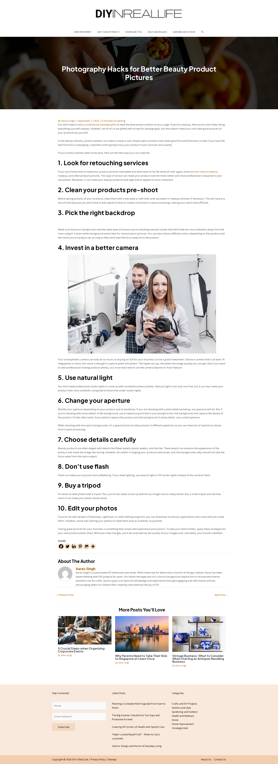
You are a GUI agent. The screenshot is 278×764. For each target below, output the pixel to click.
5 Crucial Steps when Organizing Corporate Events (81, 649)
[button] (202, 31)
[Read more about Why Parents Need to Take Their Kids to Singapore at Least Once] (142, 633)
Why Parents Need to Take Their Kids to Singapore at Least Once (141, 657)
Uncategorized (180, 728)
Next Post (221, 595)
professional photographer (100, 124)
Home (175, 720)
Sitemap (112, 759)
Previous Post (64, 595)
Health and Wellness (183, 715)
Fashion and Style (181, 707)
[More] (93, 546)
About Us (206, 759)
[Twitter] (67, 546)
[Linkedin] (74, 546)
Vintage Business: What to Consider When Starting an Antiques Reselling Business (198, 658)
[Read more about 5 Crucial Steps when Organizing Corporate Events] (84, 630)
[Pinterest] (80, 546)
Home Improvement (183, 724)
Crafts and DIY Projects (184, 703)
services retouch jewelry (204, 171)
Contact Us (220, 759)
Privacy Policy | (99, 759)
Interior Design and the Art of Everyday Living (137, 746)
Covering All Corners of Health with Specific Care (138, 727)
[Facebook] (61, 546)
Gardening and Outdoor (185, 711)
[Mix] (86, 546)
